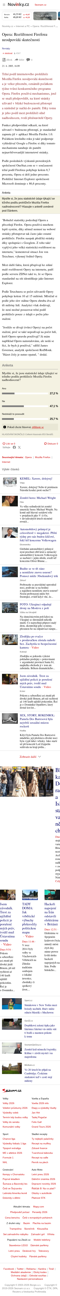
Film (22, 502)
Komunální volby (11, 1126)
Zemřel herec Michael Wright (38, 498)
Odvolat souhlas (37, 1275)
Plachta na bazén (42, 1223)
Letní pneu (14, 1251)
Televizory (43, 1251)
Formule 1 (8, 1157)
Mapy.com (38, 1206)
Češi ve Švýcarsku (12, 1188)
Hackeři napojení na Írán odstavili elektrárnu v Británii (51, 914)
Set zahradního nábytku (15, 1234)
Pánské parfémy (37, 1256)
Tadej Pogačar (39, 1117)
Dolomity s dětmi (11, 1198)
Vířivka (50, 1234)
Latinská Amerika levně (15, 1193)
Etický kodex (40, 1272)
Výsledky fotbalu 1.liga (14, 1143)
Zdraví (23, 580)
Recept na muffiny (41, 1143)
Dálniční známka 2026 (43, 1179)
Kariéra (42, 1268)
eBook (9, 59)
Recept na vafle (40, 1157)
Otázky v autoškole (42, 1193)
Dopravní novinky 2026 (44, 1183)
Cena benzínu (12, 1217)
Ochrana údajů (19, 1275)
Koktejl (23, 652)
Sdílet (21, 59)
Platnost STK (38, 1198)
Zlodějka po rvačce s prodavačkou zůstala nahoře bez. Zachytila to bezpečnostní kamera (38, 641)
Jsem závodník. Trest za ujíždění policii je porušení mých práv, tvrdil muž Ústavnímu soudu (36, 681)
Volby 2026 (8, 1103)
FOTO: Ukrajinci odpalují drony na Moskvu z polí (35, 606)
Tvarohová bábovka (42, 1153)
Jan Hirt (36, 1112)
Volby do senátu (11, 1122)
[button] (10, 482)
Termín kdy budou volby (15, 1117)
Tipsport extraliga (12, 1148)
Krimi (22, 691)
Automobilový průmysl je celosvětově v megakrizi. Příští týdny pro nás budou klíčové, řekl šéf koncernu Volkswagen (38, 534)
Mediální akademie (21, 1272)
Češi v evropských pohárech (37, 1217)
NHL (5, 1162)
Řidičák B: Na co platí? (44, 1188)
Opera (28, 457)
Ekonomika (25, 544)
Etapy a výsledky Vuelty (44, 1108)
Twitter (20, 1268)
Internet (6, 462)
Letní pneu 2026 (40, 1174)
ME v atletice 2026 (12, 1153)
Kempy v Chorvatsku (13, 1174)
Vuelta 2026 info (40, 1103)
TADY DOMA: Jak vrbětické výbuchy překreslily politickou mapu (29, 918)
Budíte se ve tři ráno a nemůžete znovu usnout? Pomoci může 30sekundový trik (39, 572)
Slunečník (29, 1228)
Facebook (9, 1268)
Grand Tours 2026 (41, 1126)
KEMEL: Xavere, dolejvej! (36, 478)
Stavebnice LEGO (18, 1245)
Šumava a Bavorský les (15, 1183)
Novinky (6, 48)
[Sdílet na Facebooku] (14, 447)
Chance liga (9, 1138)
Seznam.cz (40, 4)
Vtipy (22, 483)
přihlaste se (38, 427)
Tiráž (51, 1268)
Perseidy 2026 (39, 1212)
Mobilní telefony (42, 1239)
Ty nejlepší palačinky (43, 1138)
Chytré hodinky (19, 1256)
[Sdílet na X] (19, 447)
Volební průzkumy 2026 (15, 1108)
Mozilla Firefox (42, 457)
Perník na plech (40, 1162)
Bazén (26, 1223)
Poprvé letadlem (11, 1179)
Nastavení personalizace (30, 1279)
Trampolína (16, 1228)
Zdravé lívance (39, 1148)
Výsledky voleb (10, 1112)
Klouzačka (42, 1228)
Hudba (23, 731)
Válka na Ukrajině (28, 612)
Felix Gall (37, 1122)
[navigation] (4, 4)
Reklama (31, 1268)
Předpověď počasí (20, 1212)
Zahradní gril (37, 1234)
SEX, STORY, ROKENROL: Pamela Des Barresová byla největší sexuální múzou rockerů (37, 720)
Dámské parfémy (39, 1245)
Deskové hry (29, 1251)
